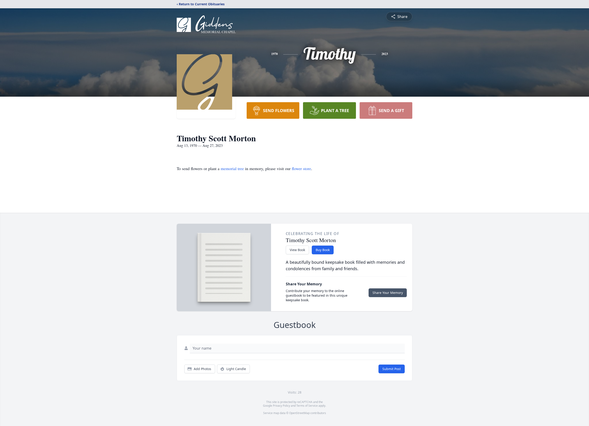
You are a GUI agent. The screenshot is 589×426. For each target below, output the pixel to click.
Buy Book (323, 250)
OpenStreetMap (299, 413)
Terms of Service (307, 406)
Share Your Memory (387, 292)
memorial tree (232, 168)
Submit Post (391, 369)
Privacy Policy (281, 406)
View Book (297, 250)
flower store (301, 168)
